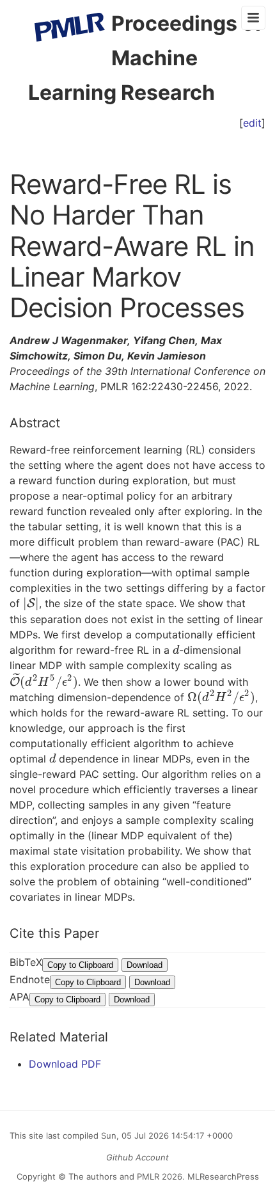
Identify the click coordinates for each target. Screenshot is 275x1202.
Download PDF (65, 1063)
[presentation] (31, 603)
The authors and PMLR (113, 1176)
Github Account (137, 1157)
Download (144, 965)
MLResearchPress (222, 1176)
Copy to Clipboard (80, 965)
